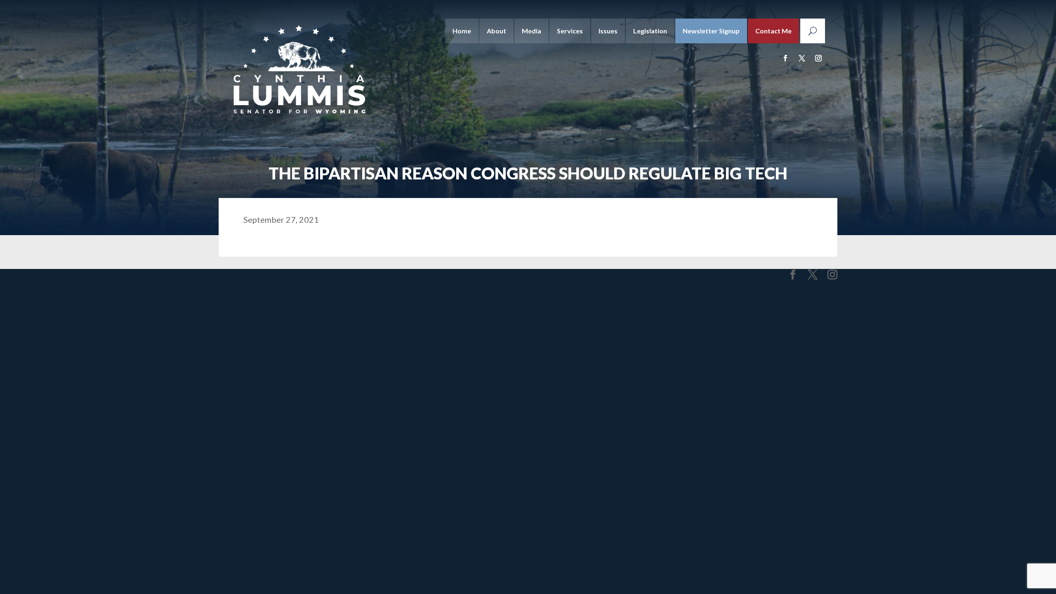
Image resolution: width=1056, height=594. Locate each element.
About (496, 31)
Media (531, 31)
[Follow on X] (801, 58)
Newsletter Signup (711, 31)
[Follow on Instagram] (818, 58)
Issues (608, 31)
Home (462, 31)
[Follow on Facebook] (785, 58)
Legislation (650, 31)
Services (570, 31)
